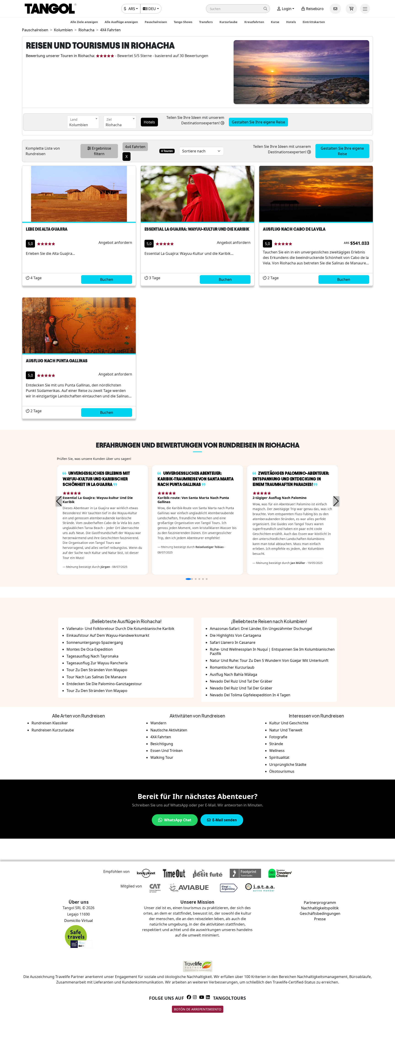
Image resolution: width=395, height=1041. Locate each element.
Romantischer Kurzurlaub (232, 667)
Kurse (275, 22)
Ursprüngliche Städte (287, 764)
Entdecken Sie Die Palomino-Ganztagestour (104, 683)
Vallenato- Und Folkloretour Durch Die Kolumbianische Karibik (120, 628)
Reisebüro (314, 8)
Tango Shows (183, 22)
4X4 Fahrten (160, 736)
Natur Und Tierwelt (285, 730)
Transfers (206, 22)
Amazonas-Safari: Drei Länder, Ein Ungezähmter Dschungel (261, 628)
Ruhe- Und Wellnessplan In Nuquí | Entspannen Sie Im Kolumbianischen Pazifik (272, 651)
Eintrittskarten (314, 22)
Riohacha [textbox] (114, 124)
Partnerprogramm (320, 902)
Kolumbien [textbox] (78, 124)
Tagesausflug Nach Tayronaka (92, 656)
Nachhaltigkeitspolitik (320, 908)
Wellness (277, 750)
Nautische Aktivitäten (168, 730)
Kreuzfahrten (254, 22)
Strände (276, 743)
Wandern (158, 722)
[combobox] (83, 122)
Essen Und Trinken (166, 750)
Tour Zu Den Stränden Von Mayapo (97, 669)
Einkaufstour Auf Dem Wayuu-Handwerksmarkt (108, 635)
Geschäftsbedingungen (320, 913)
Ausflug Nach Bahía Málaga (233, 674)
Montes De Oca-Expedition (90, 649)
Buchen (106, 279)
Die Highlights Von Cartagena (235, 635)
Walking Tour (161, 757)
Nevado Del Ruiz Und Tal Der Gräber (241, 681)
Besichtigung (161, 743)
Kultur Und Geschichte (288, 722)
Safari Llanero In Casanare (232, 642)
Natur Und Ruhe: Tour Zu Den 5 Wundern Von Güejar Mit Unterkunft (269, 660)
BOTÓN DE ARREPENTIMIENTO (197, 1009)
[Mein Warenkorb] (351, 9)
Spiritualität (279, 757)
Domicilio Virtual (78, 920)
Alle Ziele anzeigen (84, 22)
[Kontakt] (335, 9)
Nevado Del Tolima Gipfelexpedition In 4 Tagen (250, 694)
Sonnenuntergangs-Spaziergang (95, 642)
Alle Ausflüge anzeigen (121, 22)
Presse (320, 918)
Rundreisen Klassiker (50, 722)
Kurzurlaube (228, 22)
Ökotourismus (281, 771)
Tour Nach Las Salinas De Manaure (96, 676)
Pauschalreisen (156, 22)
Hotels (291, 22)
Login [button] (286, 8)
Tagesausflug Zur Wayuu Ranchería (97, 662)
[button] (238, 8)
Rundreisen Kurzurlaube (53, 730)
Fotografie (278, 736)
